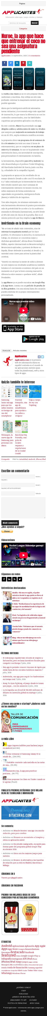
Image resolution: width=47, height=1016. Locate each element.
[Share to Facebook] (4, 65)
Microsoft (14, 965)
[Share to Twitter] (10, 65)
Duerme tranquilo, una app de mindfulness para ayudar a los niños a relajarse (21, 408)
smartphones (6, 970)
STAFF (23, 990)
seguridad (38, 968)
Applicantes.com (22, 360)
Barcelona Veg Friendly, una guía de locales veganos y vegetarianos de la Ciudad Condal (21, 444)
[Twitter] (42, 356)
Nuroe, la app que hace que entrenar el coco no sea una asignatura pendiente (23, 43)
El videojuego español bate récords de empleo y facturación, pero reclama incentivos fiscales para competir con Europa (23, 660)
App (37, 946)
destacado (17, 952)
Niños (26, 965)
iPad (29, 958)
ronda (4, 967)
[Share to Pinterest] (23, 65)
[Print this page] (29, 65)
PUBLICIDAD (23, 994)
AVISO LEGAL (34, 1003)
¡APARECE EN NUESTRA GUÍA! (23, 997)
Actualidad (23, 459)
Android (32, 459)
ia (39, 956)
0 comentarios (34, 55)
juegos (25, 962)
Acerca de (6, 351)
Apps (4, 949)
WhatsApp (6, 973)
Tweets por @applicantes (11, 878)
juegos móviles (33, 962)
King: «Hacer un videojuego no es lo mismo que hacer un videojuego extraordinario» (26, 640)
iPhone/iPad (41, 459)
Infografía (6, 958)
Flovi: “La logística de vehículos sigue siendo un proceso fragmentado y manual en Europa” (28, 618)
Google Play (33, 955)
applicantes (5, 55)
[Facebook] (39, 356)
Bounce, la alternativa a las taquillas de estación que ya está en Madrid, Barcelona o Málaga (23, 863)
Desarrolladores (32, 949)
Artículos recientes (20, 351)
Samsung (31, 967)
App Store (13, 948)
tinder (25, 970)
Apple (42, 945)
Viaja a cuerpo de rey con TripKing (34, 402)
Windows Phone (18, 973)
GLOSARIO (33, 1000)
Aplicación (29, 946)
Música (21, 965)
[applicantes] (8, 365)
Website (38, 493)
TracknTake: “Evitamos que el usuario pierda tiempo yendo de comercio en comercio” (27, 629)
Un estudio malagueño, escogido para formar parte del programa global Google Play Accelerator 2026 (24, 846)
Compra (21, 949)
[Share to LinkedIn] (17, 65)
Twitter (30, 970)
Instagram (17, 958)
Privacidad (32, 965)
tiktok (20, 970)
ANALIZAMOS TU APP (18, 1000)
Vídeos (40, 970)
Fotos (18, 956)
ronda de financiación (17, 967)
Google (24, 955)
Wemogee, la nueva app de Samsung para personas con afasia (7, 440)
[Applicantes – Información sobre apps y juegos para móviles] (23, 13)
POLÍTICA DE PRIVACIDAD (17, 1003)
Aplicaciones (18, 946)
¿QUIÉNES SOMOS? (23, 987)
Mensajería (5, 965)
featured (8, 954)
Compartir (5, 459)
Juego (19, 961)
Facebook (29, 952)
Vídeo (35, 970)
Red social (39, 965)
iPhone (34, 959)
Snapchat (14, 970)
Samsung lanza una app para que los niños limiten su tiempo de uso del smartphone (7, 408)
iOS (25, 958)
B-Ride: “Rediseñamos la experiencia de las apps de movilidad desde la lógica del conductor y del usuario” (28, 606)
